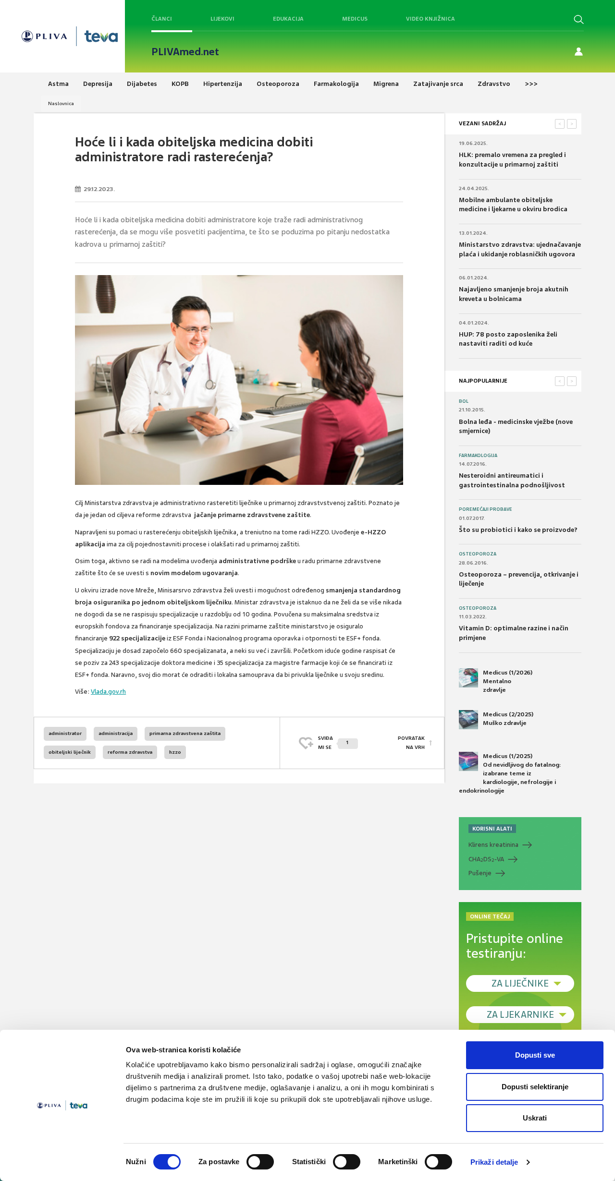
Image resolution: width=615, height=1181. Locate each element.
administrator (65, 733)
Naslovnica (61, 103)
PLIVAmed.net (185, 52)
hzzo (175, 752)
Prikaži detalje (494, 1162)
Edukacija (288, 18)
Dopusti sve (535, 1055)
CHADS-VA (486, 859)
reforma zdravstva (130, 752)
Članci (161, 18)
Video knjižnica (430, 18)
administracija (115, 733)
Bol (463, 401)
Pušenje (480, 873)
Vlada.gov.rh (108, 691)
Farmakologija (478, 455)
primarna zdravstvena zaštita (185, 733)
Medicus (355, 18)
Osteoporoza (477, 554)
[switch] (260, 1161)
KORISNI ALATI (492, 828)
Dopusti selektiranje (535, 1087)
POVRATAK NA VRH (411, 742)
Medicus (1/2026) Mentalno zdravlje (507, 681)
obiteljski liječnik (70, 752)
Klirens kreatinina (493, 845)
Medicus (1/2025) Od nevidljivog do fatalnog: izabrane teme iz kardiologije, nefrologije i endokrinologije (510, 773)
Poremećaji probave (485, 509)
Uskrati (535, 1118)
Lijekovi (222, 18)
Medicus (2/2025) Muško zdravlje (508, 719)
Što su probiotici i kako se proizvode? (518, 530)
